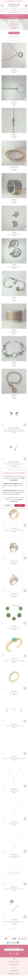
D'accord (20, 505)
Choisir (8, 505)
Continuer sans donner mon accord (16, 469)
